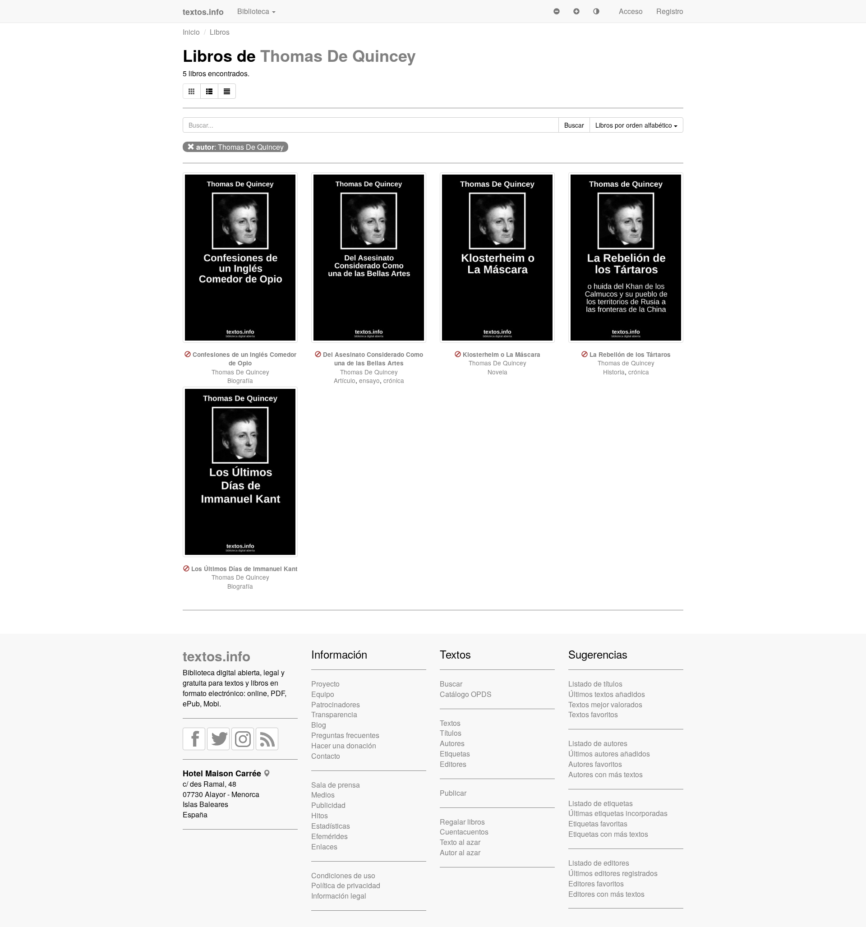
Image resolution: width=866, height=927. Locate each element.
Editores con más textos (606, 894)
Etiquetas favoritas (597, 823)
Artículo (344, 380)
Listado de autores (597, 743)
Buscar (451, 683)
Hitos (319, 815)
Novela (497, 371)
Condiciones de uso (343, 875)
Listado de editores (598, 863)
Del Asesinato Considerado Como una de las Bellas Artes (373, 358)
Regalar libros (462, 821)
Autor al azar (460, 852)
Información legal (338, 895)
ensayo (369, 380)
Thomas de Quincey (626, 362)
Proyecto (325, 683)
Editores (453, 764)
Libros (220, 32)
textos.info (216, 655)
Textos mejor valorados (605, 704)
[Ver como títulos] (209, 91)
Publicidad (328, 805)
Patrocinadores (335, 704)
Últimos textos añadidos (606, 694)
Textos (450, 723)
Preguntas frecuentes (345, 735)
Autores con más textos (605, 774)
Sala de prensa (335, 784)
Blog (318, 724)
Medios (323, 794)
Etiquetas (455, 753)
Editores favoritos (596, 883)
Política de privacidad (345, 885)
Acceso (631, 11)
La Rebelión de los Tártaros (630, 354)
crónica (393, 380)
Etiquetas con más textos (608, 834)
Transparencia (334, 714)
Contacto (325, 756)
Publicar (453, 793)
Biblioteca (254, 11)
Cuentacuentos (464, 831)
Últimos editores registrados (613, 873)
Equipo (322, 694)
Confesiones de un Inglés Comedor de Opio (244, 358)
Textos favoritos (593, 714)
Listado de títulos (595, 683)
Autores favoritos (595, 764)
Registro (669, 11)
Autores (452, 743)
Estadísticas (330, 826)
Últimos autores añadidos (609, 753)
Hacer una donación (343, 745)
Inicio (191, 32)
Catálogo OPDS (466, 694)
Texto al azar (460, 842)
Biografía (240, 380)
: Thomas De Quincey (240, 147)
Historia (614, 371)
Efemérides (329, 836)
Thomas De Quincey (338, 55)
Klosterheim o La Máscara (501, 354)
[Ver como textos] (227, 91)
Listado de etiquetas (600, 803)
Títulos (450, 733)
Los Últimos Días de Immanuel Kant (244, 568)
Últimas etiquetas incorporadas (618, 813)
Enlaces (324, 846)
